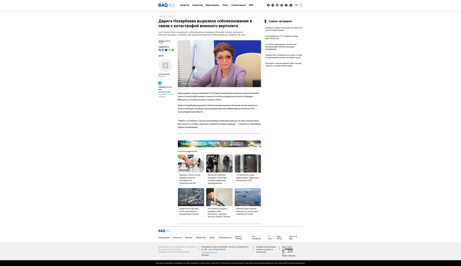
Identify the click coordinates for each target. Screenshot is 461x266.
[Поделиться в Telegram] (163, 50)
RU (296, 5)
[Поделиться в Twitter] (166, 50)
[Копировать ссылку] (172, 50)
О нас (270, 237)
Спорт (225, 5)
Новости (171, 16)
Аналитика (197, 5)
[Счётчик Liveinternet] (287, 250)
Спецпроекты (225, 237)
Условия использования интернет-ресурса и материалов (266, 249)
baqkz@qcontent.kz (210, 252)
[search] (301, 5)
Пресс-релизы (238, 237)
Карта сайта (287, 247)
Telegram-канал (164, 92)
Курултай (184, 5)
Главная (161, 16)
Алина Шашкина (164, 74)
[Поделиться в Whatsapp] (169, 50)
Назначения (164, 237)
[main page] (166, 5)
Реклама (205, 255)
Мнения (188, 237)
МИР (251, 5)
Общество (201, 237)
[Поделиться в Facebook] (159, 50)
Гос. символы (256, 237)
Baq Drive (279, 237)
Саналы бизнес (238, 5)
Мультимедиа (212, 5)
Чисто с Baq (293, 237)
